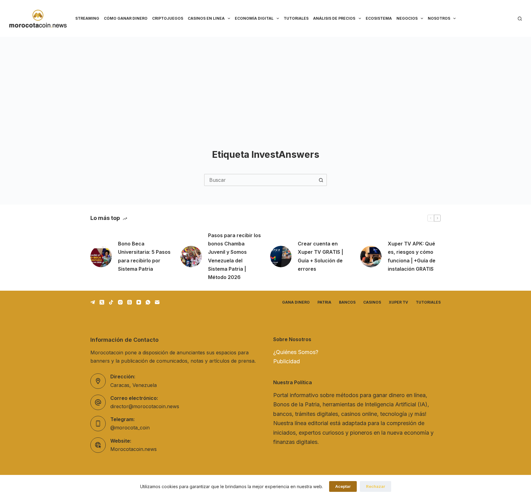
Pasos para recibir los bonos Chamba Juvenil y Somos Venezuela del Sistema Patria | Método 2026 (234, 256)
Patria (324, 302)
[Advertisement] (265, 83)
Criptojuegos (167, 18)
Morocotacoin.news (133, 449)
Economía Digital (254, 18)
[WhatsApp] (148, 302)
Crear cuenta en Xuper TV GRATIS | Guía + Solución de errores (320, 256)
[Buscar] (520, 19)
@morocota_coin (130, 427)
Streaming (87, 18)
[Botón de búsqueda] (320, 179)
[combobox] (260, 180)
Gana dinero (296, 302)
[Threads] (129, 302)
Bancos (347, 302)
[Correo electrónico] (157, 302)
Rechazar (375, 486)
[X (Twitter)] (102, 302)
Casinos (372, 302)
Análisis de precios (334, 18)
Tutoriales (296, 18)
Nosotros (439, 18)
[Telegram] (92, 302)
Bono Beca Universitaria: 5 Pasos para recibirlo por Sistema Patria (144, 256)
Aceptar (343, 486)
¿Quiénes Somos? (295, 352)
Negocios (407, 18)
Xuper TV (398, 302)
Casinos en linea (206, 18)
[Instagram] (120, 302)
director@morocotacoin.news (144, 406)
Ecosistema (379, 18)
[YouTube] (138, 302)
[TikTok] (111, 302)
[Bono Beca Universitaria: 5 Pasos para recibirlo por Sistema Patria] (101, 256)
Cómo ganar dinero (126, 18)
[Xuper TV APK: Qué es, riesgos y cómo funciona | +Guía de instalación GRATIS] (371, 256)
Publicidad (286, 361)
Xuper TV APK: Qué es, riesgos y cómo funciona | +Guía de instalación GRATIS (411, 256)
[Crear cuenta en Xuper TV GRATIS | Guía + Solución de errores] (281, 256)
